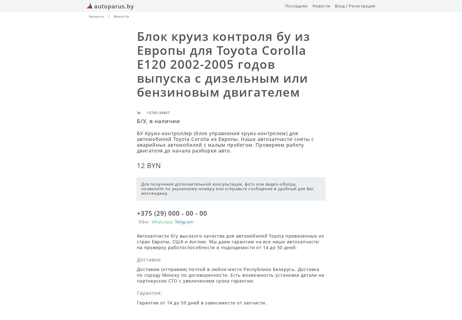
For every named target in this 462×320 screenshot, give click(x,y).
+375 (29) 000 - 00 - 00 (172, 213)
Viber (144, 222)
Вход (340, 6)
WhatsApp (162, 222)
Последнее (296, 6)
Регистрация (362, 6)
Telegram (184, 222)
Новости (321, 6)
